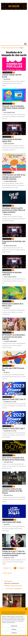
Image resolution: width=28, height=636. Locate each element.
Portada (3, 47)
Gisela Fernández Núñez (9, 112)
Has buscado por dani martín (12, 47)
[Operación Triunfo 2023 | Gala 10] (14, 388)
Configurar (14, 632)
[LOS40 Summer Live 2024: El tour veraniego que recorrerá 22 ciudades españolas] (14, 161)
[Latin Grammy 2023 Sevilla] (14, 511)
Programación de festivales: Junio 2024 (12, 273)
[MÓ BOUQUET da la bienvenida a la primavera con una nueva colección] (14, 324)
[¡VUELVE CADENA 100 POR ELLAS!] (14, 64)
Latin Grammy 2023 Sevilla (11, 522)
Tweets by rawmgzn (7, 573)
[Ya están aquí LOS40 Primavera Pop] (14, 357)
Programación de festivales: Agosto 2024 (12, 140)
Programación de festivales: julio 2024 (13, 242)
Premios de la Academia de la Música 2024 (12, 305)
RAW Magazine (7, 79)
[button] (26, 609)
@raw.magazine (8, 581)
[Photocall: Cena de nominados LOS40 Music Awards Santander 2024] (14, 95)
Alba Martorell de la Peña (10, 401)
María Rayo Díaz (7, 214)
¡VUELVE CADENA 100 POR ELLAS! (11, 76)
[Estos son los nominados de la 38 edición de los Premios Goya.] (14, 446)
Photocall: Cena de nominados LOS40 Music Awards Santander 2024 (13, 108)
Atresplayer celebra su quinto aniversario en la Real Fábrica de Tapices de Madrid (13, 210)
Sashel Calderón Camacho (10, 276)
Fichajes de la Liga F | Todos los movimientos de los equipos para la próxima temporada (14, 553)
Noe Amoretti (7, 308)
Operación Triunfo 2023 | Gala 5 (13, 428)
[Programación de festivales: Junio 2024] (14, 261)
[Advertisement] (14, 24)
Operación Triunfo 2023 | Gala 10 (13, 399)
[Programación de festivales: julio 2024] (14, 230)
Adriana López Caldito (9, 557)
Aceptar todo (14, 626)
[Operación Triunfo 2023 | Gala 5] (14, 417)
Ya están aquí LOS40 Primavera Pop (13, 369)
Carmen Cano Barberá (9, 143)
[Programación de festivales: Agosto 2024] (14, 128)
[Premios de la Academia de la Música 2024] (14, 293)
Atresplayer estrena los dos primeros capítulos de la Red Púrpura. (12, 491)
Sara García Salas (8, 462)
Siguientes (21, 568)
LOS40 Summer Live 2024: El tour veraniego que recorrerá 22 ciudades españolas (14, 177)
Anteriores (6, 568)
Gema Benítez (7, 524)
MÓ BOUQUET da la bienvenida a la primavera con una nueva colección (13, 337)
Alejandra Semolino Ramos (10, 181)
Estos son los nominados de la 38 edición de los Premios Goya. (13, 459)
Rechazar (14, 629)
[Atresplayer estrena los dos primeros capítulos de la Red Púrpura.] (14, 478)
